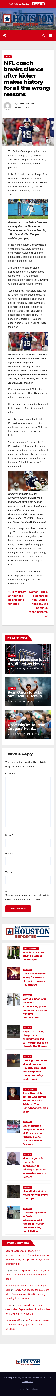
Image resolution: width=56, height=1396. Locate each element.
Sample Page (32, 1389)
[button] (43, 35)
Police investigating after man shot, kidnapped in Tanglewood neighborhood (27, 1259)
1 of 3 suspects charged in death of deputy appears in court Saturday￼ (27, 1324)
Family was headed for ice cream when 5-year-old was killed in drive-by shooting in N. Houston (27, 1294)
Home (21, 1389)
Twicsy (9, 1305)
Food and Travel (31, 948)
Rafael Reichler (35, 701)
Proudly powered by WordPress (18, 1378)
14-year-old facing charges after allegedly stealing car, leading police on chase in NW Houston (35, 1039)
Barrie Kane (33, 734)
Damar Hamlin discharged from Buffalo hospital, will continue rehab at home (38, 601)
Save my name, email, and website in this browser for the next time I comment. (27, 897)
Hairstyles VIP (12, 1320)
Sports (8, 56)
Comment (11, 773)
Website (9, 872)
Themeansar (27, 1382)
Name (9, 835)
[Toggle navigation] (50, 35)
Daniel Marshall (26, 103)
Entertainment (30, 1089)
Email (9, 853)
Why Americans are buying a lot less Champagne (34, 956)
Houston (27, 970)
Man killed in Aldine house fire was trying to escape (35, 1195)
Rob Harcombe (34, 669)
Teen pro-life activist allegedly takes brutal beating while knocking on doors (27, 1274)
